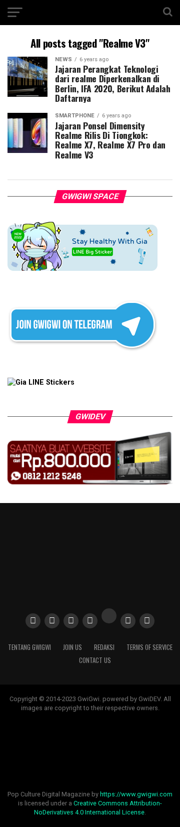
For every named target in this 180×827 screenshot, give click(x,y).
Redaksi (104, 647)
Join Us (72, 647)
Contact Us (95, 660)
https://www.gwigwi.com (136, 794)
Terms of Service (149, 647)
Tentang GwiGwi (29, 647)
